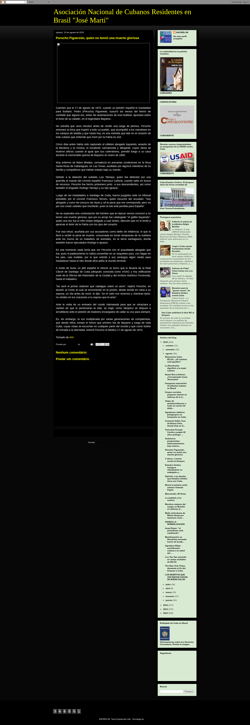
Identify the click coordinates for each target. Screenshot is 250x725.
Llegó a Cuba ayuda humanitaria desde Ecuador (182, 248)
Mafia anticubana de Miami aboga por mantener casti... (175, 515)
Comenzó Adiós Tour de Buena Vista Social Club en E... (175, 423)
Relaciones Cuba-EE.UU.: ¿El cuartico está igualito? (176, 359)
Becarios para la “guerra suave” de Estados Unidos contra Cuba (181, 291)
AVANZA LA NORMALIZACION (175, 523)
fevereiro (170, 596)
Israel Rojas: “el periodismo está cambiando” (174, 530)
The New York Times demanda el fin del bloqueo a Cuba (175, 568)
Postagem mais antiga (139, 433)
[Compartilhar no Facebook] (105, 344)
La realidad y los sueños (173, 499)
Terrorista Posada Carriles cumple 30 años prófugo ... (175, 432)
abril (168, 588)
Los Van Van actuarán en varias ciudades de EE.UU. (175, 559)
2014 (165, 605)
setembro (170, 349)
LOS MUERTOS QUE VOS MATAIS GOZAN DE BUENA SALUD (176, 577)
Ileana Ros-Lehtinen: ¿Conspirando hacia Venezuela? (176, 377)
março (169, 592)
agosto (169, 353)
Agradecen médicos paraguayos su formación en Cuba (175, 414)
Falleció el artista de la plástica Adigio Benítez (182, 224)
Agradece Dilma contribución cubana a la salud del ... (175, 549)
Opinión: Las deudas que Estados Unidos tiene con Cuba (176, 478)
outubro (170, 345)
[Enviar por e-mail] (96, 344)
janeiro (169, 600)
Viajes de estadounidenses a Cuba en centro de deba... (175, 404)
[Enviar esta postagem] (92, 344)
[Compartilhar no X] (102, 344)
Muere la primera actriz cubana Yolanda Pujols (176, 487)
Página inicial (104, 433)
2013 (165, 609)
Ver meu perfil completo (180, 37)
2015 (165, 342)
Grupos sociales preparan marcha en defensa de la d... (176, 394)
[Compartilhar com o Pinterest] (107, 344)
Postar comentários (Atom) (107, 442)
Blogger (147, 719)
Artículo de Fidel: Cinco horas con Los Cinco (182, 270)
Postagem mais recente (68, 433)
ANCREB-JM (182, 32)
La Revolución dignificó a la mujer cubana (175, 368)
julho (168, 584)
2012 (165, 613)
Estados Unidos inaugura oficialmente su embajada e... (173, 468)
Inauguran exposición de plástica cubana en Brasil (176, 385)
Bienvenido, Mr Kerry (175, 494)
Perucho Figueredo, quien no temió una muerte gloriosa (175, 452)
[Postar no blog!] (99, 344)
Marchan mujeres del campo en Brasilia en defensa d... (175, 506)
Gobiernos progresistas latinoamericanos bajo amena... (174, 442)
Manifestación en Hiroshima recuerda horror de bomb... (175, 539)
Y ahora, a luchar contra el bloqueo (175, 459)
